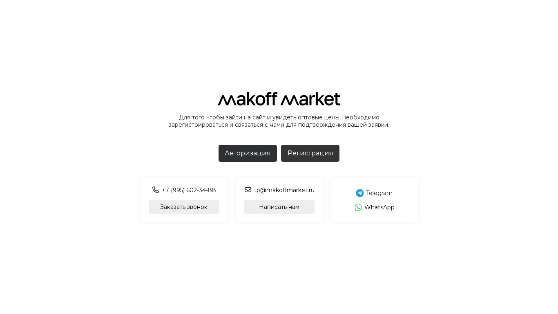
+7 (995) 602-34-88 (189, 190)
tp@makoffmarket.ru (284, 190)
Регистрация (310, 153)
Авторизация (248, 153)
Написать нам (279, 207)
